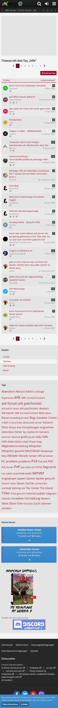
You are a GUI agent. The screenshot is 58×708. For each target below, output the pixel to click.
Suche (29, 483)
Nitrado (12, 456)
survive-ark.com (14, 670)
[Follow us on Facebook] (55, 10)
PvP (17, 466)
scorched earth (22, 473)
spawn (21, 478)
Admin (30, 391)
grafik (24, 437)
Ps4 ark (42, 461)
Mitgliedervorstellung (14, 446)
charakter (41, 417)
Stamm (5, 483)
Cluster (52, 417)
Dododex (34, 667)
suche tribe (40, 483)
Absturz (20, 391)
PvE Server (7, 467)
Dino (4, 427)
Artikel (6, 356)
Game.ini (33, 432)
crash (4, 422)
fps (24, 432)
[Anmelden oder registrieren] (47, 4)
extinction (7, 432)
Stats (13, 483)
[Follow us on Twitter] (51, 10)
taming (16, 488)
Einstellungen (30, 427)
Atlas (42, 413)
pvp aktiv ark (28, 467)
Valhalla (5, 498)
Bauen (5, 417)
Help (38, 437)
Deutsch (48, 422)
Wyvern (45, 498)
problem (12, 461)
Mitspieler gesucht (13, 451)
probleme (24, 461)
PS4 (34, 461)
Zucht (36, 503)
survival (6, 488)
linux (32, 441)
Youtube (28, 503)
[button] (54, 4)
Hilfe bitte (7, 441)
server (38, 473)
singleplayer (9, 478)
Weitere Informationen (10, 704)
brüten (25, 417)
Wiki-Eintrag (9, 365)
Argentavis (7, 397)
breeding (15, 417)
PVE (50, 461)
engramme (47, 427)
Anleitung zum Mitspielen (29, 532)
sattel (9, 473)
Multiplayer (47, 451)
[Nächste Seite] (44, 66)
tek (23, 488)
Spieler (30, 478)
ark (17, 397)
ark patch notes (10, 408)
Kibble (17, 441)
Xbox (4, 503)
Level (25, 441)
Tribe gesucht (18, 493)
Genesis (44, 432)
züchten (6, 508)
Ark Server (7, 413)
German (6, 437)
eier (19, 427)
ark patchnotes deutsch (34, 408)
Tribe (5, 493)
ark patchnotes (30, 403)
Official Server (45, 456)
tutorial (31, 493)
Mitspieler (35, 446)
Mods (36, 451)
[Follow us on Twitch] (44, 10)
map (39, 441)
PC (3, 461)
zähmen (46, 503)
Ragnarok (49, 467)
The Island (46, 488)
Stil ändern (6, 680)
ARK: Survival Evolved (33, 397)
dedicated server (32, 422)
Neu (4, 456)
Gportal (15, 437)
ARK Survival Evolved (26, 413)
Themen (7, 361)
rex (3, 473)
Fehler (18, 432)
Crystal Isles (15, 422)
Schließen (24, 704)
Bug (32, 418)
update (40, 493)
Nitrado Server (28, 456)
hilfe (45, 437)
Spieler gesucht (45, 478)
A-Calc (49, 667)
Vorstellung (32, 498)
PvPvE (39, 467)
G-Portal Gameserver (11, 667)
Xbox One (15, 503)
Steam (21, 483)
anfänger (40, 391)
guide (32, 437)
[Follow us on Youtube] (47, 10)
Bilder (6, 370)
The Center (32, 488)
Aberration (8, 391)
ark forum (9, 403)
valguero (51, 493)
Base (48, 413)
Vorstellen (17, 498)
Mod (28, 451)
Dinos (12, 427)
